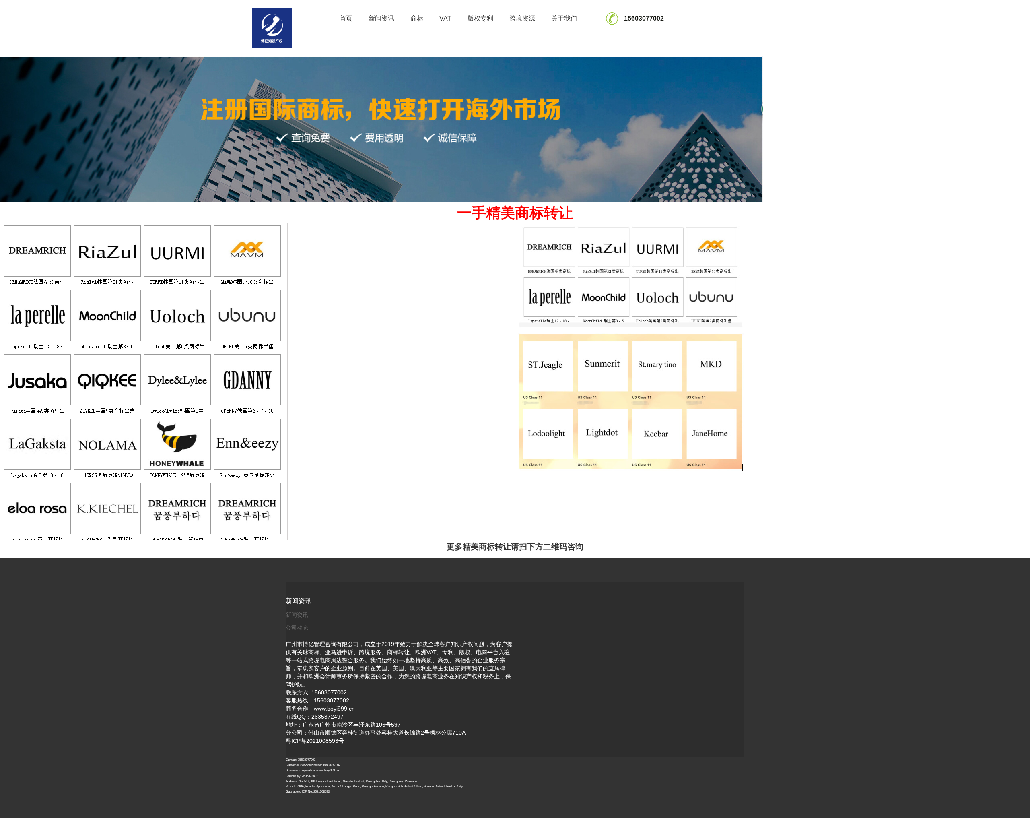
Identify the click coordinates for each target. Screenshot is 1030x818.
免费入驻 (522, 35)
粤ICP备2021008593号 (315, 740)
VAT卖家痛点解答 (445, 39)
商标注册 (417, 35)
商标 (416, 18)
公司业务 (564, 48)
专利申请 (480, 35)
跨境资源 (522, 18)
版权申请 (480, 48)
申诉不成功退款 (522, 46)
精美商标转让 (417, 52)
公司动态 (297, 627)
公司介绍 (564, 35)
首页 (346, 18)
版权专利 (480, 18)
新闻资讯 (381, 18)
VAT (445, 18)
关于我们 (564, 18)
